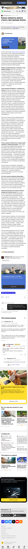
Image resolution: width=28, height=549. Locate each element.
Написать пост (5, 260)
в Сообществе (14, 27)
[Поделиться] (25, 23)
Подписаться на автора (9, 292)
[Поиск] (17, 11)
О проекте (3, 530)
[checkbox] (25, 11)
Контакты (3, 531)
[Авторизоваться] (22, 11)
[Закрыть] (26, 311)
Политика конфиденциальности (8, 535)
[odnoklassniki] (20, 521)
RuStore (19, 515)
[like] (21, 340)
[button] (26, 0)
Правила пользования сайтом (8, 537)
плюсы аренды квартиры (18, 52)
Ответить (3, 340)
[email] (3, 521)
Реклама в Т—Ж (4, 533)
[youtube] (17, 521)
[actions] (7, 340)
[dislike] (25, 340)
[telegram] (6, 521)
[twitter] (13, 521)
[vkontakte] (10, 521)
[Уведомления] (20, 11)
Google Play (7, 515)
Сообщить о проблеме (6, 528)
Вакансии (3, 526)
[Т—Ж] (13, 8)
